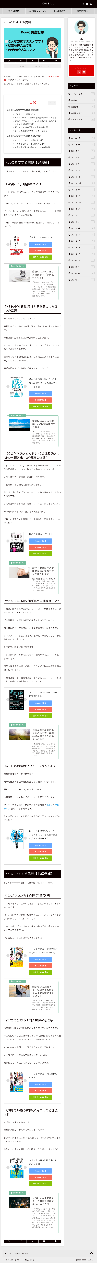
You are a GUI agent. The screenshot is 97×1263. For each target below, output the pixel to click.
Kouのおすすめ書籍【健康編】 (26, 110)
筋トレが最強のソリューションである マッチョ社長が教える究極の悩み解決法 (43, 835)
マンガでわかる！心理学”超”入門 (29, 140)
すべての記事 (14, 11)
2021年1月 (82, 254)
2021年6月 (82, 222)
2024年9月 (82, 144)
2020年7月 (82, 267)
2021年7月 (82, 215)
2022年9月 (82, 189)
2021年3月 (82, 241)
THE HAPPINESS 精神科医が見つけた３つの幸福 (35, 117)
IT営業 (82, 100)
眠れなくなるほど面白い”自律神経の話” (32, 127)
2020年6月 (82, 273)
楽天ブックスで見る (40, 257)
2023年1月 (82, 170)
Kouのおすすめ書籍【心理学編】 (27, 136)
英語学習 (82, 107)
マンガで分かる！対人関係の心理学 (30, 144)
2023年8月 (82, 164)
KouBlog (48, 3)
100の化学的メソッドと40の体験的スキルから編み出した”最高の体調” (36, 122)
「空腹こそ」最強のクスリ (26, 114)
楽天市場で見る (40, 251)
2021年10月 (82, 202)
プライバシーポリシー (13, 1260)
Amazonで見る (40, 244)
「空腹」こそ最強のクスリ (42, 237)
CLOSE (52, 103)
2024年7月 (82, 151)
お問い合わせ (83, 11)
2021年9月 (82, 209)
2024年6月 (82, 157)
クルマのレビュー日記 (36, 11)
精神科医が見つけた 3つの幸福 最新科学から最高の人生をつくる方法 (43, 383)
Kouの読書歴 (60, 11)
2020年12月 (82, 260)
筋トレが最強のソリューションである (31, 131)
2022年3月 (82, 196)
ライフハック (82, 94)
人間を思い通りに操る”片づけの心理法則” (33, 147)
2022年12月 (82, 177)
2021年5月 (82, 228)
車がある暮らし (82, 113)
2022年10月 (82, 183)
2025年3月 (82, 138)
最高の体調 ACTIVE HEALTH (42, 534)
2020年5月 (82, 280)
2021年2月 (82, 247)
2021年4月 (82, 235)
